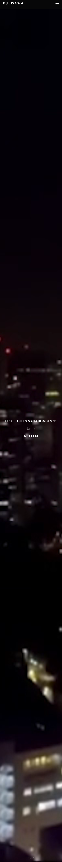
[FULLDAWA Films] (13, 4)
